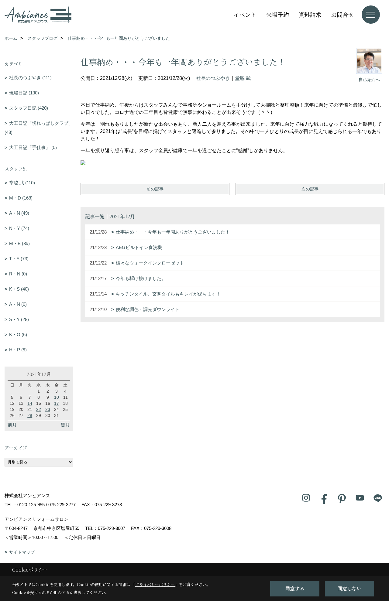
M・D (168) (21, 197)
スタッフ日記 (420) (28, 108)
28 (29, 415)
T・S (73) (19, 258)
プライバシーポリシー (155, 584)
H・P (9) (18, 349)
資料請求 (310, 14)
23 (47, 409)
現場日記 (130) (24, 92)
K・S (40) (19, 289)
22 (38, 409)
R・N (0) (18, 273)
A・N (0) (18, 304)
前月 (12, 424)
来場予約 (277, 14)
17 (56, 403)
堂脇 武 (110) (22, 182)
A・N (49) (19, 213)
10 (56, 397)
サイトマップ (22, 552)
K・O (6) (18, 334)
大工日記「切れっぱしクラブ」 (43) (39, 128)
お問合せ (342, 14)
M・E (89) (19, 243)
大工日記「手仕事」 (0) (33, 147)
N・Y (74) (19, 228)
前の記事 (155, 188)
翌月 (65, 424)
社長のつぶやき (213, 78)
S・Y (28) (19, 319)
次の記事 (309, 188)
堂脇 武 (243, 78)
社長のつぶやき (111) (30, 77)
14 (29, 403)
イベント (244, 14)
